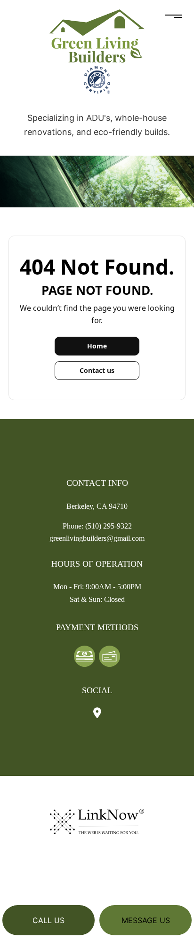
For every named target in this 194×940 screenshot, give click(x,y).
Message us (145, 920)
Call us (48, 920)
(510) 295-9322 (108, 526)
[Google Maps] (97, 714)
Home (97, 345)
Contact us (97, 370)
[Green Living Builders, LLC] (97, 35)
